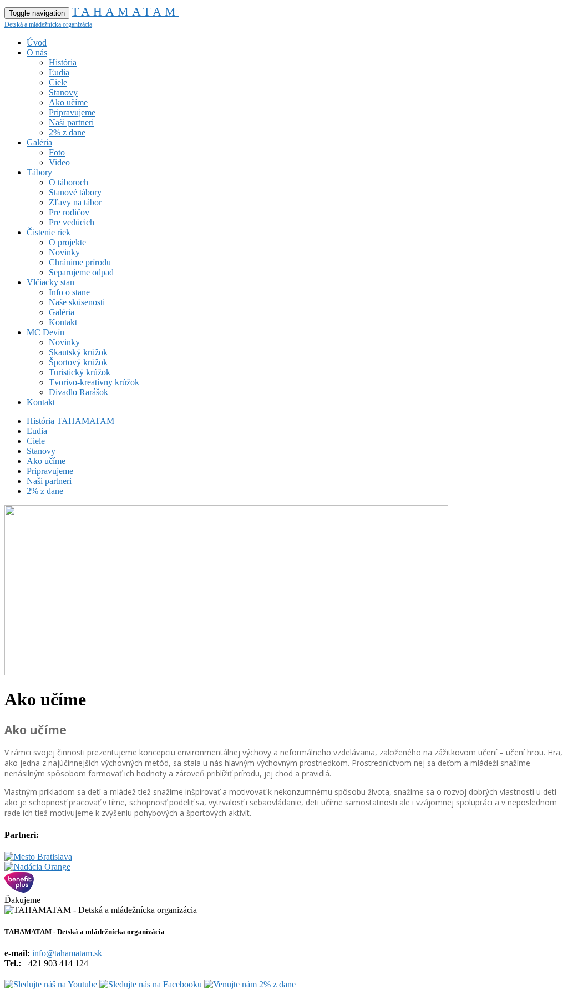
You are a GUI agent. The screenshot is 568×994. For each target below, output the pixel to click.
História (63, 62)
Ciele (58, 82)
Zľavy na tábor (75, 202)
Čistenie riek (48, 232)
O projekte (67, 242)
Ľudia (59, 72)
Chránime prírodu (80, 262)
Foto (57, 152)
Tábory (39, 172)
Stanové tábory (75, 192)
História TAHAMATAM (70, 421)
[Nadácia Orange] (37, 866)
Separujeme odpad (81, 272)
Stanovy (63, 92)
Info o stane (69, 292)
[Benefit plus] (19, 890)
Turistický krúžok (79, 372)
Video (59, 162)
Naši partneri (71, 122)
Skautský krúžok (78, 352)
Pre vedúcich (71, 222)
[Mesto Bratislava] (38, 856)
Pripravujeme (72, 112)
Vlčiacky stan (50, 282)
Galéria (39, 142)
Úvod (37, 42)
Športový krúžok (78, 362)
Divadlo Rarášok (78, 392)
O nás (37, 52)
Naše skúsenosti (77, 302)
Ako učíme (68, 102)
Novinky (64, 252)
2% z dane (67, 132)
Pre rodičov (69, 212)
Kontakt (63, 322)
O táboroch (68, 182)
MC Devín (45, 332)
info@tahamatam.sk (67, 953)
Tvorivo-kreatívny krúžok (94, 382)
